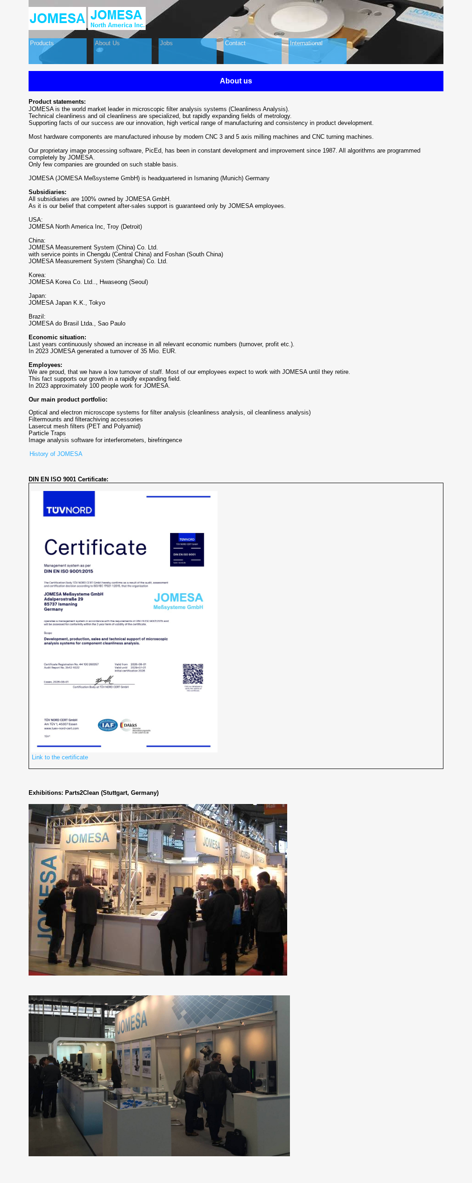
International (306, 43)
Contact (235, 43)
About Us (107, 43)
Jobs (166, 43)
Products (42, 43)
